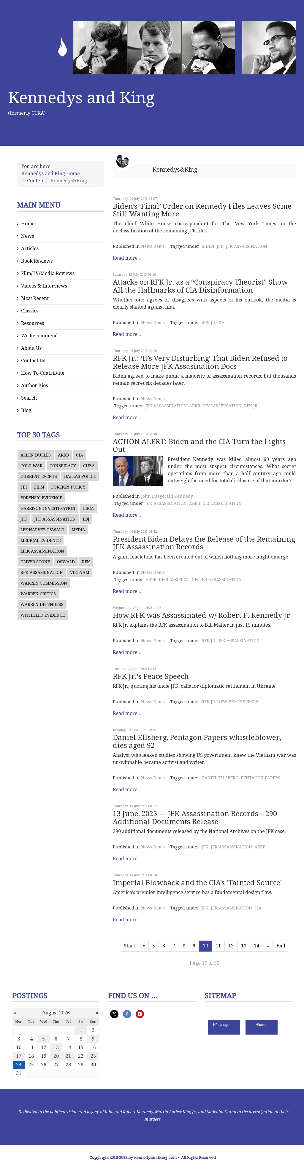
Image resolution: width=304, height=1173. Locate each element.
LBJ (86, 519)
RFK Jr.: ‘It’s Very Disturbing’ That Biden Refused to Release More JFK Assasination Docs (200, 362)
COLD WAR (31, 465)
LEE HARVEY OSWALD (42, 529)
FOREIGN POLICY (68, 487)
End (280, 946)
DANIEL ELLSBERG (220, 777)
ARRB (63, 455)
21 (68, 1056)
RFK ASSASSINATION (41, 572)
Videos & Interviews (44, 286)
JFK (23, 519)
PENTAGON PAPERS (260, 777)
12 (231, 946)
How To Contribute (42, 373)
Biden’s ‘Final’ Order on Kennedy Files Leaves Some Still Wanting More (202, 210)
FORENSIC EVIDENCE (41, 497)
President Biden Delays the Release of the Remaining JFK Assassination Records (204, 543)
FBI (23, 487)
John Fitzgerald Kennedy (167, 496)
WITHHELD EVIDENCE (42, 615)
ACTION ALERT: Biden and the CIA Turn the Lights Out (199, 446)
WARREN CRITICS (38, 593)
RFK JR (208, 322)
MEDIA (78, 529)
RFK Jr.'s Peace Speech (151, 676)
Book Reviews (37, 261)
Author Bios (34, 385)
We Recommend (39, 336)
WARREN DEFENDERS (42, 604)
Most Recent (35, 298)
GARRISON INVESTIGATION (47, 508)
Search (29, 398)
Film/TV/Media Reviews (48, 273)
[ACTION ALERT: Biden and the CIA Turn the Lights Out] (138, 471)
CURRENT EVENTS (38, 476)
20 (56, 1056)
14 (256, 946)
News (27, 236)
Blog (26, 410)
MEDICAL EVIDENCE (40, 540)
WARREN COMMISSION (43, 583)
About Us (31, 348)
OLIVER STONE (35, 561)
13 (243, 946)
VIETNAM (79, 572)
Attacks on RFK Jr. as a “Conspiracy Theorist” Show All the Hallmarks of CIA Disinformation (200, 286)
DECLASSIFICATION (222, 405)
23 (93, 1056)
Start (129, 946)
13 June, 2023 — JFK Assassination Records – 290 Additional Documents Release (195, 818)
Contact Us (33, 360)
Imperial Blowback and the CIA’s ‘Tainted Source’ (197, 883)
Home (28, 223)
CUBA (89, 465)
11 (218, 946)
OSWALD (66, 561)
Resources (32, 323)
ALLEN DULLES (35, 455)
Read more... (127, 258)
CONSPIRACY (63, 465)
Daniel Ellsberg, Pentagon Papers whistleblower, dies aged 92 (197, 741)
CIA (79, 455)
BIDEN (208, 246)
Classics (29, 311)
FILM (39, 487)
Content (36, 180)
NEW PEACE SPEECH (238, 701)
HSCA (88, 508)
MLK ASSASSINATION (42, 551)
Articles (30, 248)
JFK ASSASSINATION (55, 519)
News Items (153, 246)
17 (18, 1056)
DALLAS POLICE (80, 476)
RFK (86, 561)
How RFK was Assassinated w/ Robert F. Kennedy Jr (201, 615)
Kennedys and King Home (50, 173)
